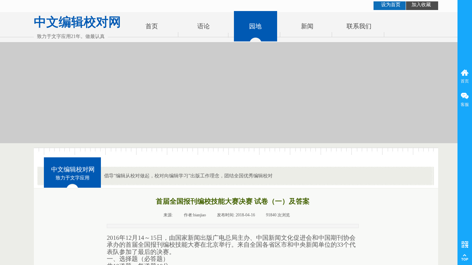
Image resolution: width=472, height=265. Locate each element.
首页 (151, 26)
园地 (255, 26)
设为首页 (390, 4)
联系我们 (359, 26)
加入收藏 (421, 4)
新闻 (307, 26)
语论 (203, 26)
